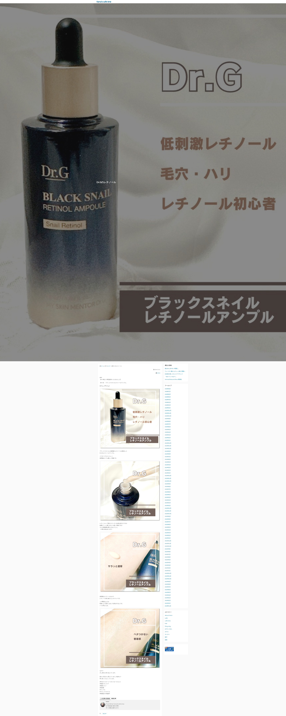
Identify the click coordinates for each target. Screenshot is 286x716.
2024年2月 (168, 470)
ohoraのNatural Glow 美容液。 (174, 379)
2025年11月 (168, 413)
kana (158, 373)
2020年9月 (168, 581)
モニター (105, 713)
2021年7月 (167, 554)
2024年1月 (168, 473)
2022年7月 (168, 522)
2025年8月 (168, 421)
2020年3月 (168, 598)
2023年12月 (168, 475)
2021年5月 (168, 559)
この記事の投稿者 (105, 698)
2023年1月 (168, 505)
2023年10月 (168, 481)
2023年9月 (168, 484)
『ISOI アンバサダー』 (171, 376)
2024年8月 (168, 454)
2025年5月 (168, 429)
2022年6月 (168, 524)
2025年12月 (168, 410)
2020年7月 (168, 587)
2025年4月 (168, 432)
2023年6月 (168, 492)
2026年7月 (168, 391)
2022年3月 (168, 532)
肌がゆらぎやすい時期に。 (172, 368)
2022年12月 (168, 508)
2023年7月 (168, 489)
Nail (166, 623)
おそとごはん (168, 629)
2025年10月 (168, 416)
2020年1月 (168, 603)
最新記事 (113, 698)
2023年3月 (168, 500)
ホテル (166, 631)
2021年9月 (168, 549)
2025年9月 (168, 418)
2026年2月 (168, 405)
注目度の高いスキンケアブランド (174, 374)
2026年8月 (168, 389)
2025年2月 (168, 437)
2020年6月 (168, 589)
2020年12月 (168, 573)
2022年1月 (168, 538)
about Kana (168, 615)
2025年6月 (168, 426)
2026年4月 (168, 399)
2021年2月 (168, 568)
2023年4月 (168, 497)
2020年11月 (168, 576)
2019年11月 (168, 606)
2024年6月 (168, 459)
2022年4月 (168, 530)
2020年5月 (168, 592)
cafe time (168, 620)
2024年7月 (168, 456)
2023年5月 (168, 494)
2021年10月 (168, 546)
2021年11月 (168, 543)
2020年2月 (168, 600)
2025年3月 (168, 435)
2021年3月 (168, 565)
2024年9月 (168, 451)
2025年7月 (168, 424)
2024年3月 (168, 467)
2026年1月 (168, 408)
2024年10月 (168, 448)
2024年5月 (168, 462)
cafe (166, 618)
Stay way (168, 626)
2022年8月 (168, 519)
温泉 (166, 640)
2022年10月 (168, 513)
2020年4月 (168, 595)
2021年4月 (168, 562)
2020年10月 (168, 578)
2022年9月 (168, 516)
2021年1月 (167, 570)
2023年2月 (168, 502)
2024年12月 (168, 443)
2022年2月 (168, 535)
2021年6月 (168, 557)
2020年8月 (168, 584)
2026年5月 (168, 397)
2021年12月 (168, 541)
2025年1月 (168, 440)
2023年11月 (168, 478)
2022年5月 (168, 527)
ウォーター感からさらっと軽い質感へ (175, 371)
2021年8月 (168, 551)
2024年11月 (168, 446)
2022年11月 (168, 511)
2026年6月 (168, 394)
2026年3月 (168, 402)
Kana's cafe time (104, 2)
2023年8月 (168, 486)
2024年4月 (168, 465)
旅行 (166, 637)
